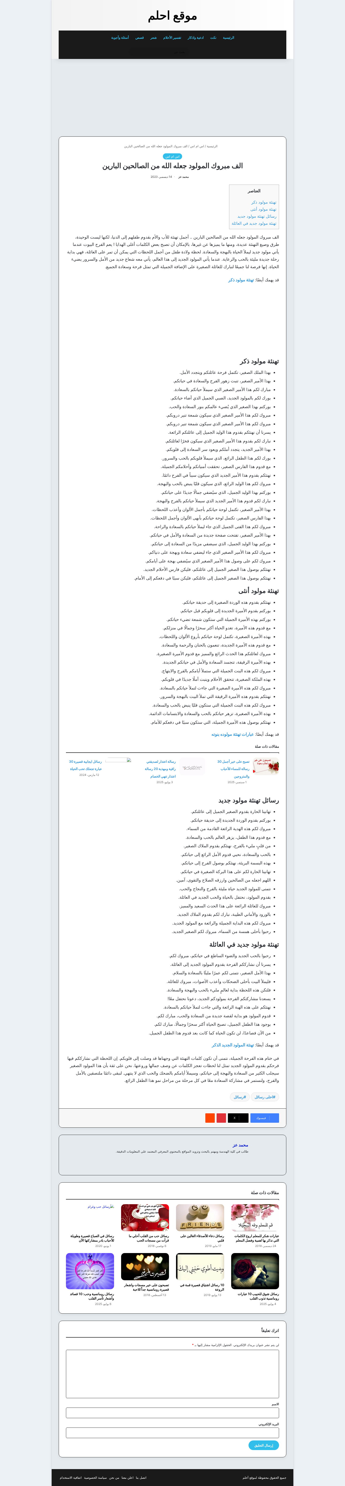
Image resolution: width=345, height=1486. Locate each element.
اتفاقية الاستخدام (71, 1477)
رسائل (239, 1097)
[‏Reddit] (210, 1118)
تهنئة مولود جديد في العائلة (254, 223)
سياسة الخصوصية (95, 1477)
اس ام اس (197, 146)
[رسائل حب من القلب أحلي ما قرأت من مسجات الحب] (145, 1217)
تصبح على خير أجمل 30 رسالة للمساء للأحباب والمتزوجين (233, 768)
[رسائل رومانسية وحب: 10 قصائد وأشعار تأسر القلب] (90, 1271)
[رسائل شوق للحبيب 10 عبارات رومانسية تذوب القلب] (255, 1271)
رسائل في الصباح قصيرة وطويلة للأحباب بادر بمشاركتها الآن (92, 1238)
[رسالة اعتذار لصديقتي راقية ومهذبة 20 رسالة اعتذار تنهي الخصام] (192, 766)
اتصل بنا (141, 1477)
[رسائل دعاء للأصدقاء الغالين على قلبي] (200, 1217)
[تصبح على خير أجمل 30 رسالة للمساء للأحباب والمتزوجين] (266, 766)
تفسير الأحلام (172, 37)
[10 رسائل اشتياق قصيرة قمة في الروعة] (200, 1266)
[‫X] (234, 1159)
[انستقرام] (228, 1159)
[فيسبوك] (240, 1159)
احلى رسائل (264, 1097)
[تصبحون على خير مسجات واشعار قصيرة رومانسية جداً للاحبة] (145, 1266)
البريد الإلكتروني (269, 1424)
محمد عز (183, 176)
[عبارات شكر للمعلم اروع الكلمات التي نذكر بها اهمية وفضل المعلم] (255, 1217)
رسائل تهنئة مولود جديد (257, 216)
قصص (139, 37)
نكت (213, 37)
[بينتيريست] (221, 1118)
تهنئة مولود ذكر (263, 202)
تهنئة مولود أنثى (263, 209)
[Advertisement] (254, 96)
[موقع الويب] (245, 1159)
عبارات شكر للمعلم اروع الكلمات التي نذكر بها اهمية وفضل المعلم (256, 1238)
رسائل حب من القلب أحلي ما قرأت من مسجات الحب (149, 1238)
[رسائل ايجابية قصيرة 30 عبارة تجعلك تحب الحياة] (118, 766)
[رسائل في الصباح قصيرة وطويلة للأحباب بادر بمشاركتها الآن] (90, 1217)
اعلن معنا (128, 1477)
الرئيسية (229, 37)
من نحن (114, 1477)
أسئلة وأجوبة (120, 37)
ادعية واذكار (196, 37)
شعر (153, 37)
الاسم (275, 1404)
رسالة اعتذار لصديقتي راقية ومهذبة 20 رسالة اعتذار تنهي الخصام (160, 768)
